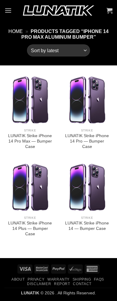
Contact (82, 284)
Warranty (58, 279)
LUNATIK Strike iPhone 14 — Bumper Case (87, 226)
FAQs (99, 279)
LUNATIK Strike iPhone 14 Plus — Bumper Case (30, 228)
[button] (8, 10)
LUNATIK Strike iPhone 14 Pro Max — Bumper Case (30, 141)
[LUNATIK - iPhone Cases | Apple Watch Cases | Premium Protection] (58, 10)
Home (15, 31)
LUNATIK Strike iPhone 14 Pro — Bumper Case (87, 141)
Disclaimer (39, 284)
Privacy (36, 279)
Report (62, 284)
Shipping (82, 279)
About (18, 279)
